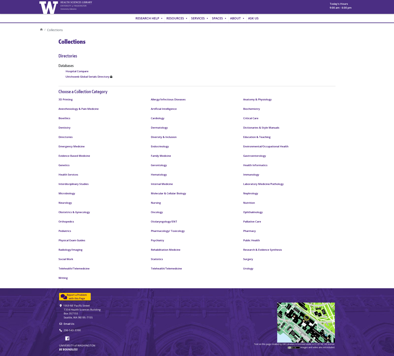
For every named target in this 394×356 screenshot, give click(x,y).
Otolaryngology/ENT (164, 221)
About (235, 18)
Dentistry (64, 127)
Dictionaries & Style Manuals (261, 127)
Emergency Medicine (71, 146)
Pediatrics (64, 231)
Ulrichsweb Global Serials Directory (87, 76)
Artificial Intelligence (164, 109)
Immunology (251, 174)
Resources (175, 18)
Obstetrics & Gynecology (74, 212)
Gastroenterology (254, 156)
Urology (248, 268)
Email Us (69, 324)
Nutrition (249, 202)
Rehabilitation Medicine (165, 249)
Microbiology (66, 193)
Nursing (156, 202)
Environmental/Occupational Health (265, 146)
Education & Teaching (257, 137)
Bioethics (64, 118)
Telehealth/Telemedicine (74, 268)
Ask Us (253, 18)
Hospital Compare (77, 71)
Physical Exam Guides (71, 240)
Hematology (159, 174)
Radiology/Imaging (70, 249)
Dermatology (159, 127)
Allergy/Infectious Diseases (168, 99)
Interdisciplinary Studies (73, 184)
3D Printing (65, 99)
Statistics (157, 259)
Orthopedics (66, 221)
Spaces (217, 18)
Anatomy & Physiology (257, 99)
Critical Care (250, 118)
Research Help (147, 18)
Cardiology (157, 118)
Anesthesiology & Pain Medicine (78, 109)
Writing (63, 278)
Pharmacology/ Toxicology (168, 231)
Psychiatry (157, 240)
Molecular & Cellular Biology (168, 193)
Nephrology (250, 193)
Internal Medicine (162, 184)
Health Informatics (255, 165)
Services (198, 18)
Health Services (68, 174)
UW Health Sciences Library (41, 29)
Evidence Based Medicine (74, 156)
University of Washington (49, 7)
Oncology (157, 212)
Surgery (248, 259)
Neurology (65, 202)
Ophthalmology (253, 212)
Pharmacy (249, 231)
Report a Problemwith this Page (77, 296)
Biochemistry (251, 109)
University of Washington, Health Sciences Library (80, 6)
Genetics (64, 165)
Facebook (68, 338)
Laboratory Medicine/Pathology (263, 184)
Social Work (65, 259)
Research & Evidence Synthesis (262, 249)
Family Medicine (161, 156)
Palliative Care (252, 221)
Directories (65, 137)
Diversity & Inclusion (164, 137)
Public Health (251, 240)
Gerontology (159, 165)
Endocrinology (160, 146)
